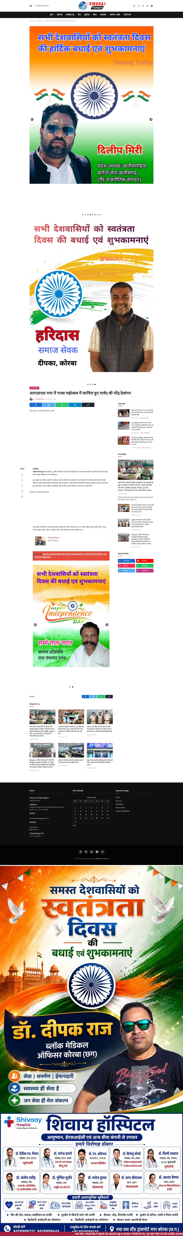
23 (107, 814)
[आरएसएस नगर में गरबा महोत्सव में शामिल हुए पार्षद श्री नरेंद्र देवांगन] (71, 437)
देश (79, 15)
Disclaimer (119, 804)
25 (80, 818)
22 (102, 814)
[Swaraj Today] (91, 6)
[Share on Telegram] (75, 405)
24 (75, 818)
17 (75, 814)
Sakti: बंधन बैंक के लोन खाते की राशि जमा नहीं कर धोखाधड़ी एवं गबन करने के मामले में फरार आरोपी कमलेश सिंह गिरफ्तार (99, 729)
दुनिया (87, 15)
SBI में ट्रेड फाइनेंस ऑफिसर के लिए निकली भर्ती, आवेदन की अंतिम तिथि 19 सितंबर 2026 (100, 762)
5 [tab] (92, 214)
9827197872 (34, 827)
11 (80, 811)
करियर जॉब (115, 15)
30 (108, 818)
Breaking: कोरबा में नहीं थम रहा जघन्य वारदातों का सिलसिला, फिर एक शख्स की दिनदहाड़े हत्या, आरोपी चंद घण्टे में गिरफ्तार (142, 426)
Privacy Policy (120, 807)
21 (96, 814)
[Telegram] (22, 491)
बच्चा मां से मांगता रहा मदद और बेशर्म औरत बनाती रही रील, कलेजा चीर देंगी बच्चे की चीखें (142, 413)
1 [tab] (83, 214)
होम (51, 15)
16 (107, 811)
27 (91, 818)
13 (91, 811)
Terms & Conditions (123, 811)
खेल (95, 15)
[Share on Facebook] (36, 405)
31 (75, 821)
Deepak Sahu (40, 399)
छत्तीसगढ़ (70, 15)
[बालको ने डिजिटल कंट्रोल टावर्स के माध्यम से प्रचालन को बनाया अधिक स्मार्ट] (71, 750)
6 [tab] (95, 214)
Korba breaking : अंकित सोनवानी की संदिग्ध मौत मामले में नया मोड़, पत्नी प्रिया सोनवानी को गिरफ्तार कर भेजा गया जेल (142, 441)
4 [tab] (90, 214)
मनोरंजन (127, 15)
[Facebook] (22, 475)
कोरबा (59, 15)
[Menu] (31, 6)
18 (80, 814)
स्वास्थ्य (103, 15)
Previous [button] (32, 119)
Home (118, 797)
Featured (34, 388)
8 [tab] (100, 214)
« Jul (74, 825)
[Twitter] (22, 480)
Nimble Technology (102, 858)
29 (102, 818)
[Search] (134, 5)
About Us (119, 801)
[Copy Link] (88, 405)
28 (97, 818)
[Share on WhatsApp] (62, 405)
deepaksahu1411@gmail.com (39, 818)
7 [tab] (97, 214)
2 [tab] (85, 214)
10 (75, 811)
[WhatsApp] (22, 485)
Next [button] (151, 119)
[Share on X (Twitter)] (49, 405)
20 (91, 814)
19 (86, 814)
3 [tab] (87, 214)
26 (86, 818)
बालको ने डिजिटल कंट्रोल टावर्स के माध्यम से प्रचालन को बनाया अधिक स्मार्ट (70, 761)
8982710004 (34, 829)
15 (102, 811)
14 (96, 811)
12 (86, 811)
